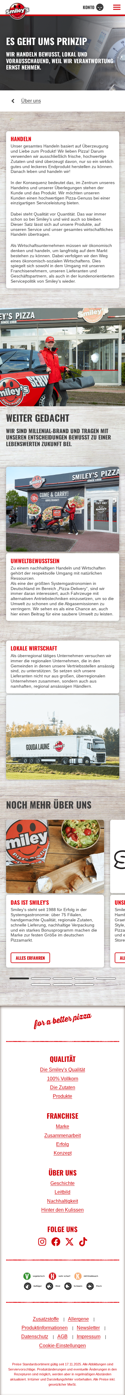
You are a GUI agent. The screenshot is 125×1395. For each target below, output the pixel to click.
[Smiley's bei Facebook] (56, 1242)
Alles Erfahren (30, 958)
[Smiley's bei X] (69, 1242)
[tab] (19, 979)
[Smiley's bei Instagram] (42, 1242)
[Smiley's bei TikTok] (83, 1242)
